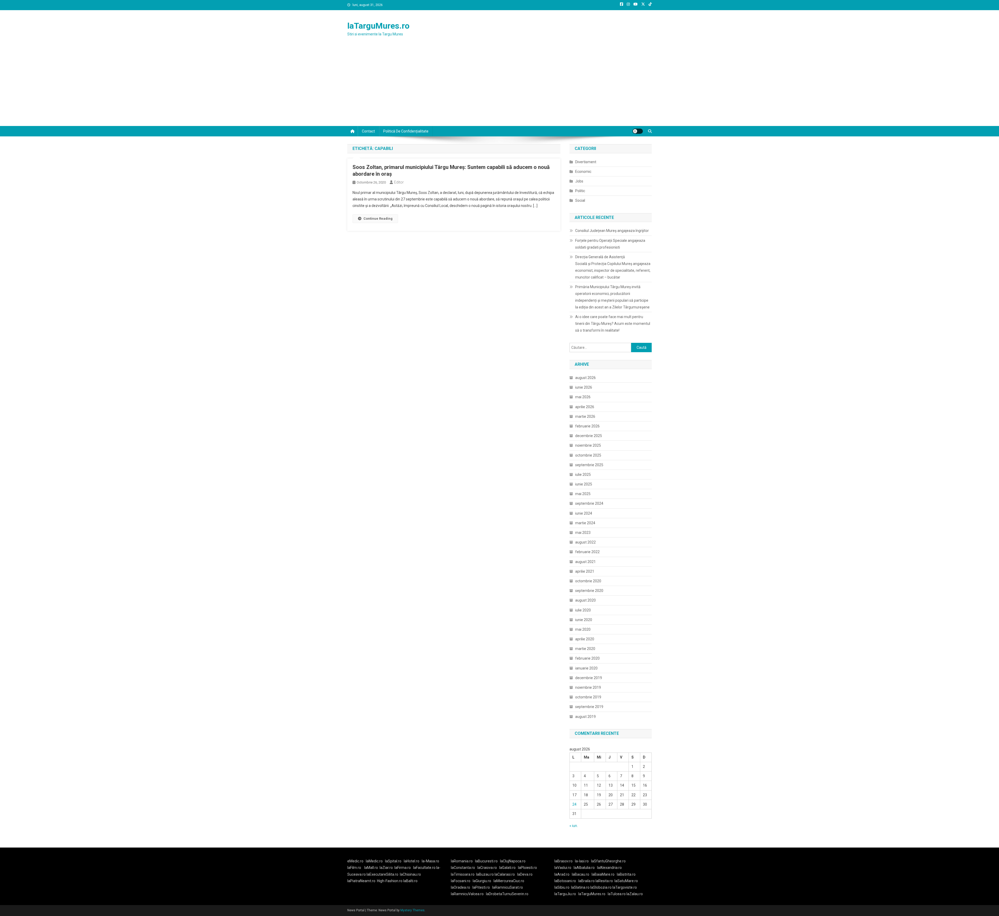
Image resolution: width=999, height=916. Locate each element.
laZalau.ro (634, 894)
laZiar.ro (386, 868)
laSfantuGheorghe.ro (608, 861)
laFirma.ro (402, 868)
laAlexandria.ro (609, 868)
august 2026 (585, 378)
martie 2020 (585, 649)
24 (574, 804)
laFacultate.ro (424, 868)
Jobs (579, 181)
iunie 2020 (583, 620)
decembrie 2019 (588, 678)
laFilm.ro (354, 868)
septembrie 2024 (589, 503)
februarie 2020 (587, 658)
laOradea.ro (460, 887)
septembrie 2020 (589, 591)
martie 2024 (585, 523)
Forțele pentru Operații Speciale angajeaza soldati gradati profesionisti (610, 243)
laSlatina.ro (580, 887)
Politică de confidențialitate (405, 131)
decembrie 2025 (588, 436)
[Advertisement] (499, 86)
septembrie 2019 (589, 707)
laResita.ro (604, 881)
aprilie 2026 (584, 407)
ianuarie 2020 (586, 668)
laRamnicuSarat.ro (507, 887)
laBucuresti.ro (486, 861)
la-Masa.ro (430, 861)
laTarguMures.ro (378, 26)
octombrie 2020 (588, 581)
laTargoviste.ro (624, 887)
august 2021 (585, 562)
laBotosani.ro (565, 881)
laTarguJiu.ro (566, 894)
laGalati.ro (507, 868)
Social (580, 200)
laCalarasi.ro (505, 874)
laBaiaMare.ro (603, 874)
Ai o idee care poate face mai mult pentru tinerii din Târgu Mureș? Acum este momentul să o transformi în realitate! (612, 323)
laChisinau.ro (410, 874)
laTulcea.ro (617, 894)
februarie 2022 (587, 552)
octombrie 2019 (588, 697)
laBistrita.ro (626, 874)
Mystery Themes (412, 910)
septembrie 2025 (589, 465)
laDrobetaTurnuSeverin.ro (507, 894)
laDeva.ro (525, 874)
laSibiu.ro (561, 887)
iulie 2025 (583, 474)
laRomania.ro (462, 861)
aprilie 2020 (584, 639)
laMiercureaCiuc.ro (509, 881)
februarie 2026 (587, 426)
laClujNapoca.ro (513, 861)
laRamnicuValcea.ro (467, 894)
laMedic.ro (374, 861)
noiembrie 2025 (588, 445)
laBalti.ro (410, 881)
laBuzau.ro (485, 874)
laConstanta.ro (463, 868)
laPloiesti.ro (527, 868)
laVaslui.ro (564, 868)
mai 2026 (583, 397)
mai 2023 (583, 532)
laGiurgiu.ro (483, 881)
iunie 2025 (583, 484)
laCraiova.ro (487, 868)
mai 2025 (583, 494)
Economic (583, 171)
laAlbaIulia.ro (584, 868)
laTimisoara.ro (463, 874)
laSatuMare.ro (626, 881)
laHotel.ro (411, 861)
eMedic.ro (355, 861)
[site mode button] (637, 131)
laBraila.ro (586, 881)
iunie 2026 (583, 387)
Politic (580, 191)
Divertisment (585, 162)
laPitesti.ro (481, 887)
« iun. (573, 826)
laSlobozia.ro (601, 887)
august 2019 (585, 717)
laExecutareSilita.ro (382, 874)
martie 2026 (585, 416)
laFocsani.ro (460, 881)
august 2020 (585, 600)
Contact (368, 131)
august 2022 (585, 542)
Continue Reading (378, 218)
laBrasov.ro (563, 861)
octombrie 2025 (588, 455)
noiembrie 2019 (588, 687)
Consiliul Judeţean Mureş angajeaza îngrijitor (612, 231)
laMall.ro (371, 868)
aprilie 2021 (584, 571)
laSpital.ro (393, 861)
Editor (399, 182)
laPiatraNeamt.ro (361, 881)
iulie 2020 (583, 610)
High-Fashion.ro (389, 881)
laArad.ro (561, 874)
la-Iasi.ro (582, 861)
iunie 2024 (583, 513)
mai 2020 (583, 629)
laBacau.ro (580, 874)
